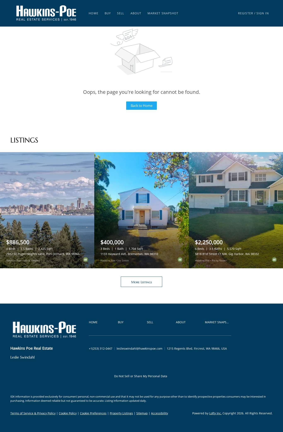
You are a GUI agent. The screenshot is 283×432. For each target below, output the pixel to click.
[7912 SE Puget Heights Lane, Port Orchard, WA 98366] (47, 210)
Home (93, 13)
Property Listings (121, 413)
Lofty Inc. (215, 413)
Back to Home (141, 105)
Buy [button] (108, 13)
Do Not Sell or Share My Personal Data (140, 376)
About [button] (136, 13)
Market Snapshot (163, 13)
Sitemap (142, 413)
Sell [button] (120, 13)
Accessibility (159, 413)
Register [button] (245, 13)
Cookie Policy (68, 413)
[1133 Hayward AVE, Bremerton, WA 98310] (141, 210)
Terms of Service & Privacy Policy (33, 413)
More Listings (141, 282)
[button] (46, 13)
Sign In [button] (262, 13)
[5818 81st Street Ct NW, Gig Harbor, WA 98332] (236, 210)
